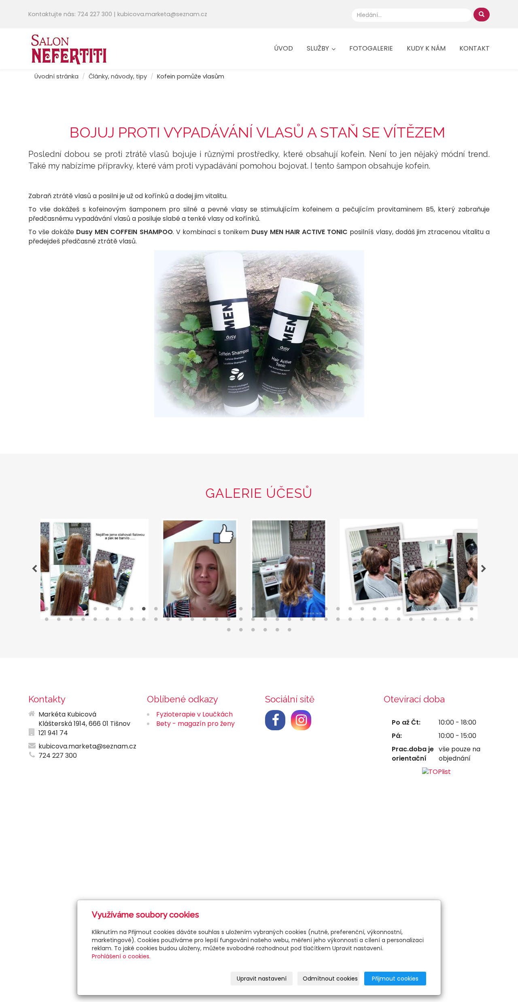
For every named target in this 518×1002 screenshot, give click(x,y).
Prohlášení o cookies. (121, 956)
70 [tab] (447, 621)
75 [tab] (253, 632)
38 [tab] (59, 621)
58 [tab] (301, 621)
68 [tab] (423, 621)
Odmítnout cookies (330, 979)
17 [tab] (241, 611)
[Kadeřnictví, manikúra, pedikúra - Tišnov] (68, 48)
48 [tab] (180, 621)
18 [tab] (253, 611)
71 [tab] (459, 621)
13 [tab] (192, 611)
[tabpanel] (259, 569)
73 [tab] (229, 632)
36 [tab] (471, 611)
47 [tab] (168, 621)
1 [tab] (46, 611)
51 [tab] (216, 621)
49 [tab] (192, 621)
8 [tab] (131, 611)
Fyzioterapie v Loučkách (194, 714)
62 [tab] (350, 621)
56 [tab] (277, 621)
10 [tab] (156, 611)
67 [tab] (411, 621)
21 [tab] (289, 611)
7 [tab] (119, 611)
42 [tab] (107, 621)
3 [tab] (71, 611)
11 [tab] (168, 611)
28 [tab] (374, 611)
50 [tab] (204, 621)
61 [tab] (338, 621)
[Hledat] (481, 14)
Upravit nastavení (262, 979)
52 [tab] (229, 621)
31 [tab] (411, 611)
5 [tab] (95, 611)
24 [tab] (326, 611)
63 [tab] (362, 621)
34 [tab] (447, 611)
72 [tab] (471, 621)
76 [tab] (265, 632)
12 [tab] (180, 611)
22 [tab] (301, 611)
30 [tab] (399, 611)
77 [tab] (277, 632)
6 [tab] (107, 611)
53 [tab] (241, 621)
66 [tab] (399, 621)
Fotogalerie (371, 48)
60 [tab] (326, 621)
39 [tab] (71, 621)
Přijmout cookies (395, 979)
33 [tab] (435, 611)
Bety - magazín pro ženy (195, 723)
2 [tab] (59, 611)
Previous (34, 569)
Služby (319, 48)
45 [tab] (144, 621)
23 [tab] (314, 611)
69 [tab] (435, 621)
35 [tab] (459, 611)
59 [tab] (314, 621)
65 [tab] (386, 621)
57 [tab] (289, 621)
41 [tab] (95, 621)
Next (484, 569)
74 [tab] (241, 632)
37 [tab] (46, 621)
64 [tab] (374, 621)
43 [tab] (119, 621)
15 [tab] (216, 611)
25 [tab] (338, 611)
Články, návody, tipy (118, 76)
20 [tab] (277, 611)
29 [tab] (386, 611)
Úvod (283, 48)
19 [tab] (265, 611)
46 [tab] (156, 621)
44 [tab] (131, 621)
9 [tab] (144, 611)
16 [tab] (229, 611)
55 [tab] (265, 621)
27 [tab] (362, 611)
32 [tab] (423, 611)
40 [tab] (83, 621)
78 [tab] (289, 632)
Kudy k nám (426, 48)
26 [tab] (350, 611)
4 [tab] (83, 611)
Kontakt (474, 48)
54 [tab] (253, 621)
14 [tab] (204, 611)
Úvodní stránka (56, 76)
